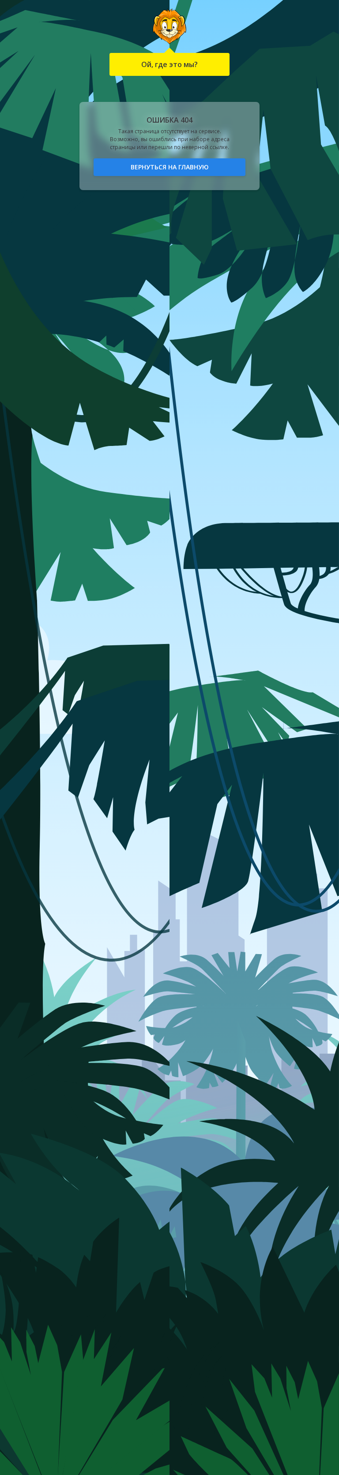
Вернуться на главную (170, 167)
